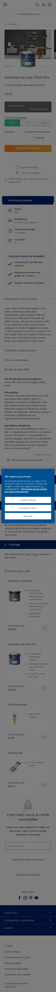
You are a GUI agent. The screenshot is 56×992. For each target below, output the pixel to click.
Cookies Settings (28, 500)
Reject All (28, 516)
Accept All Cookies (28, 508)
